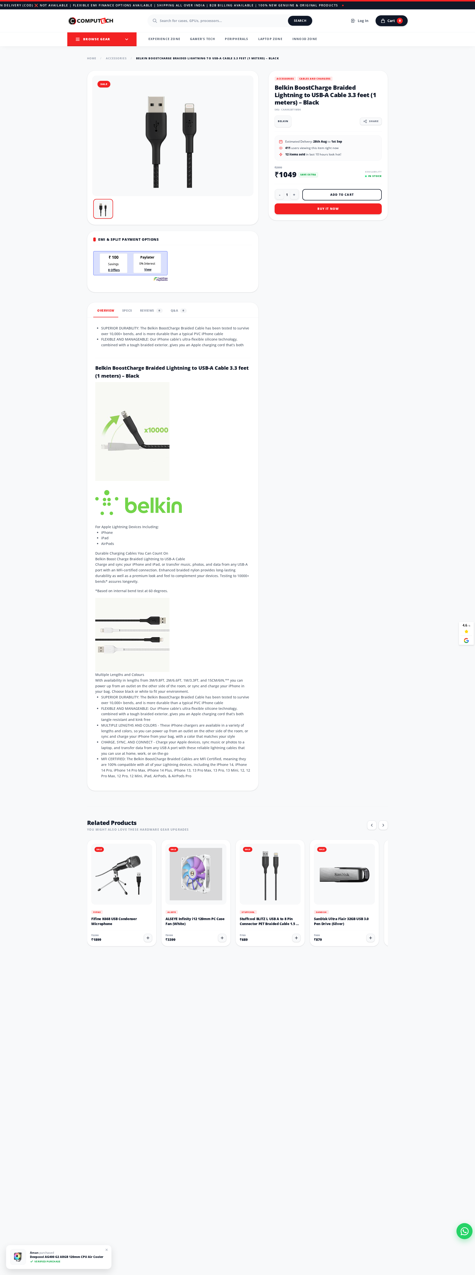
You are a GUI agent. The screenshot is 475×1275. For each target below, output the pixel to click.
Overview (105, 310)
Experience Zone (164, 39)
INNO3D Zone (304, 39)
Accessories (116, 58)
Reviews (150, 310)
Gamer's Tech (202, 39)
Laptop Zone (270, 39)
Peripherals (236, 39)
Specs (127, 310)
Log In (363, 20)
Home (91, 58)
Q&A (177, 310)
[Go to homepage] (91, 21)
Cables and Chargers (315, 78)
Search (300, 21)
